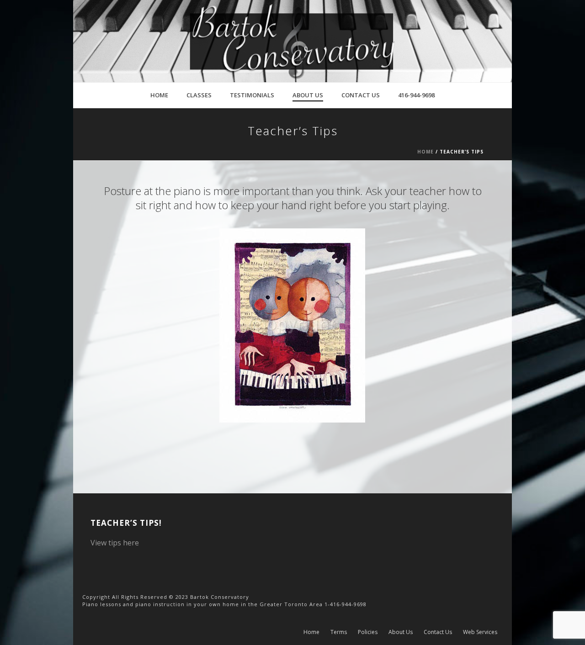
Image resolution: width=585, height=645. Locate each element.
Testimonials (252, 95)
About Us (307, 95)
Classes (199, 95)
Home (159, 95)
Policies (368, 632)
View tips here (114, 543)
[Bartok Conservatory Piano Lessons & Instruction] (292, 41)
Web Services (480, 632)
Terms (338, 632)
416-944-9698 (416, 95)
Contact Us (360, 95)
